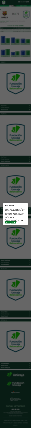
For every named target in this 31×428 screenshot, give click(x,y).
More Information (11, 220)
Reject (8, 222)
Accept (14, 222)
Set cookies (21, 220)
